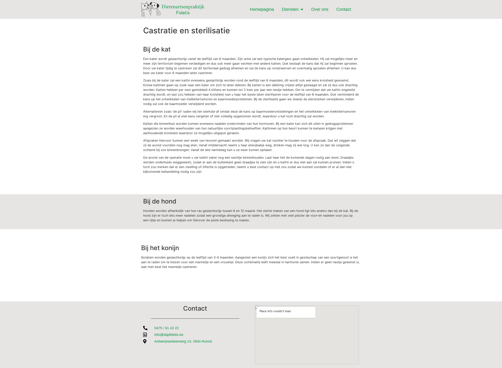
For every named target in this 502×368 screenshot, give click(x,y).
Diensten (290, 9)
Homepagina (262, 9)
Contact (343, 9)
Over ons (319, 9)
